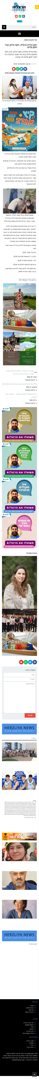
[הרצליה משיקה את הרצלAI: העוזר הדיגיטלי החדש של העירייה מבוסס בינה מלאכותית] (19, 460)
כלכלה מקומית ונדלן (28, 1033)
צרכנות (32, 1029)
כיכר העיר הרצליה (28, 1023)
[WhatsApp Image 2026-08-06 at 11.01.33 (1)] (19, 425)
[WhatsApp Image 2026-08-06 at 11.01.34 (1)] (19, 495)
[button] (37, 7)
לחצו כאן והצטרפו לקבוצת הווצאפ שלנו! (19, 73)
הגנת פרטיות (30, 1008)
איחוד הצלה (30, 1047)
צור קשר (31, 1010)
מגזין (32, 1027)
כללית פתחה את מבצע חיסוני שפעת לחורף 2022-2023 (19, 384)
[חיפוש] (4, 27)
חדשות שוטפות (29, 1025)
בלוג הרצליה (30, 1031)
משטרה (31, 1043)
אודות (32, 1006)
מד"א (32, 1045)
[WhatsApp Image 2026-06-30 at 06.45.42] (19, 129)
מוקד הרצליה (30, 1041)
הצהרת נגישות (29, 1012)
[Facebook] (23, 16)
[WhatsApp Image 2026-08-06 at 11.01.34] (19, 530)
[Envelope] (16, 16)
